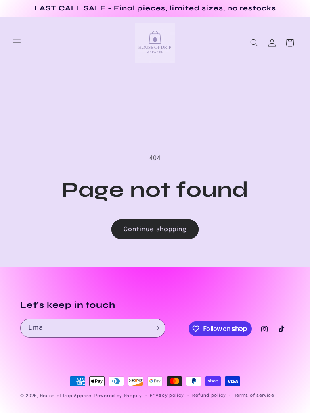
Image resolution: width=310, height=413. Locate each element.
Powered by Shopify (118, 396)
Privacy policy (167, 395)
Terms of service (254, 395)
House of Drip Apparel (66, 396)
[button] (17, 43)
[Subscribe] (156, 328)
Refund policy (209, 395)
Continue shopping (155, 229)
